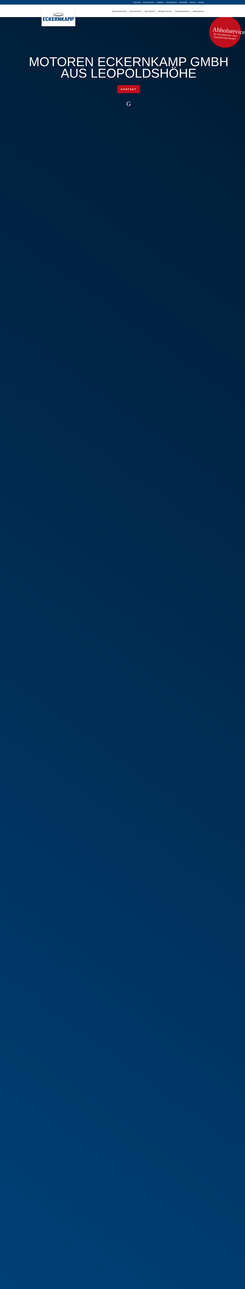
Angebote (160, 2)
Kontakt (201, 2)
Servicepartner (171, 2)
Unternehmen (148, 2)
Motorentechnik (119, 11)
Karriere (193, 2)
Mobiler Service (165, 11)
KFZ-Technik (150, 11)
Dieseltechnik (135, 11)
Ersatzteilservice (182, 11)
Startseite (137, 2)
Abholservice (198, 11)
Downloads (183, 2)
